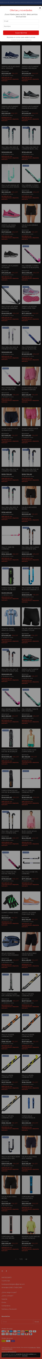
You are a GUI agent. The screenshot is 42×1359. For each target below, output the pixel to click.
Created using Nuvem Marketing (21, 40)
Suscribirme (21, 33)
